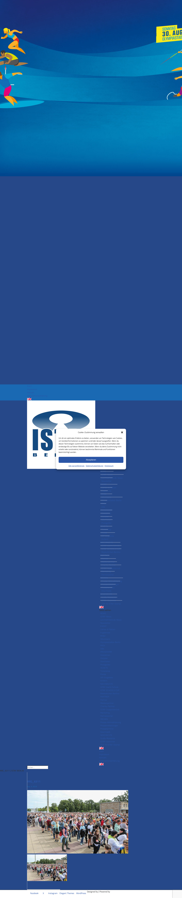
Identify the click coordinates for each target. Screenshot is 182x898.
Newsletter (106, 481)
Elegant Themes (67, 893)
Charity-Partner (108, 565)
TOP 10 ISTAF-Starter (111, 603)
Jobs (103, 506)
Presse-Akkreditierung (111, 581)
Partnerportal (107, 574)
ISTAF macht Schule (110, 545)
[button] (122, 432)
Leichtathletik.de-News (112, 477)
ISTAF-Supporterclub (110, 568)
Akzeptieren (91, 459)
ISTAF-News (106, 474)
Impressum (109, 465)
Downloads (106, 590)
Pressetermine (108, 587)
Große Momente (108, 597)
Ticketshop (106, 529)
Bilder (104, 494)
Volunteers (106, 497)
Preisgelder (106, 523)
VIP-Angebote (107, 535)
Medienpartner (108, 561)
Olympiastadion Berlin (111, 500)
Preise (104, 532)
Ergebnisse (106, 490)
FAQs (103, 503)
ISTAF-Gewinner (108, 600)
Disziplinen (106, 513)
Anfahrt (104, 539)
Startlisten (106, 519)
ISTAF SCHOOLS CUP (110, 548)
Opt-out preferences (76, 465)
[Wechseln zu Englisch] (91, 399)
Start (29, 386)
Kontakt (30, 392)
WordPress (81, 893)
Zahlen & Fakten (108, 487)
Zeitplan (105, 516)
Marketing (106, 571)
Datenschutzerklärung (94, 465)
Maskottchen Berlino (110, 552)
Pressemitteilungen (110, 584)
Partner (104, 558)
